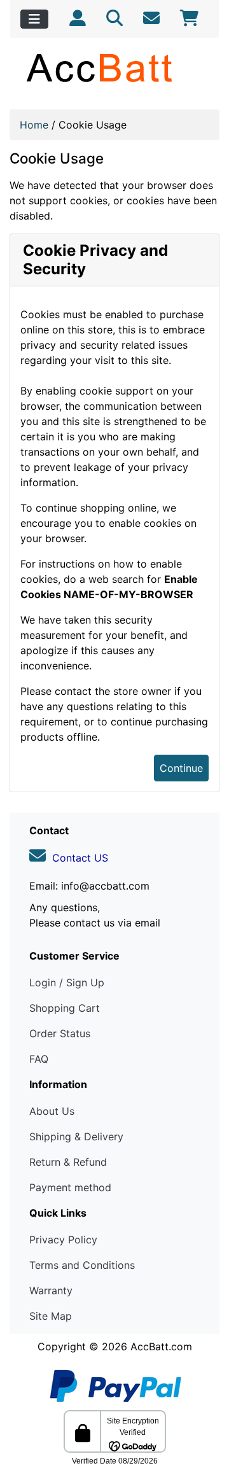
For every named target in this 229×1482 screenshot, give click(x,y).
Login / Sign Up (66, 982)
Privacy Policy (63, 1239)
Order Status (59, 1033)
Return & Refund (68, 1162)
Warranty (51, 1290)
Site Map (50, 1316)
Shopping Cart (64, 1008)
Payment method (70, 1187)
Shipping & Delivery (76, 1136)
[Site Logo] (114, 67)
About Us (51, 1111)
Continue (181, 768)
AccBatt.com (161, 1346)
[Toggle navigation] (34, 19)
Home (34, 124)
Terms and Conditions (82, 1265)
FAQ (38, 1058)
